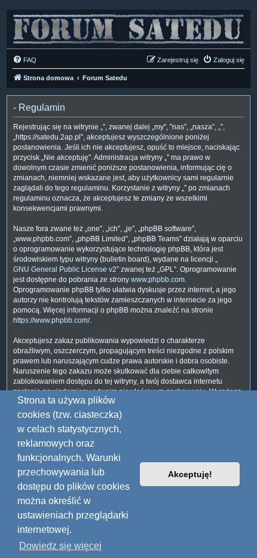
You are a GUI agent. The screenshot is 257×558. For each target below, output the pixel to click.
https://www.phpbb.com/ (51, 320)
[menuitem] (24, 60)
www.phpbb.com (158, 279)
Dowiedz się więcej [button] (60, 546)
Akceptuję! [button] (190, 474)
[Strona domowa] (128, 26)
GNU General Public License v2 (65, 269)
